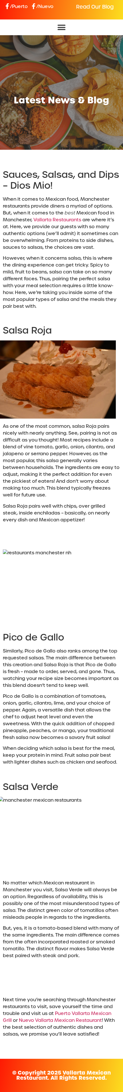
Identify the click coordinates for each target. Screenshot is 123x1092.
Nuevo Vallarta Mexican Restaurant (60, 1020)
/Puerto (19, 6)
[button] (61, 27)
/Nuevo (44, 6)
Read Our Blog (95, 6)
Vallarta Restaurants (57, 220)
